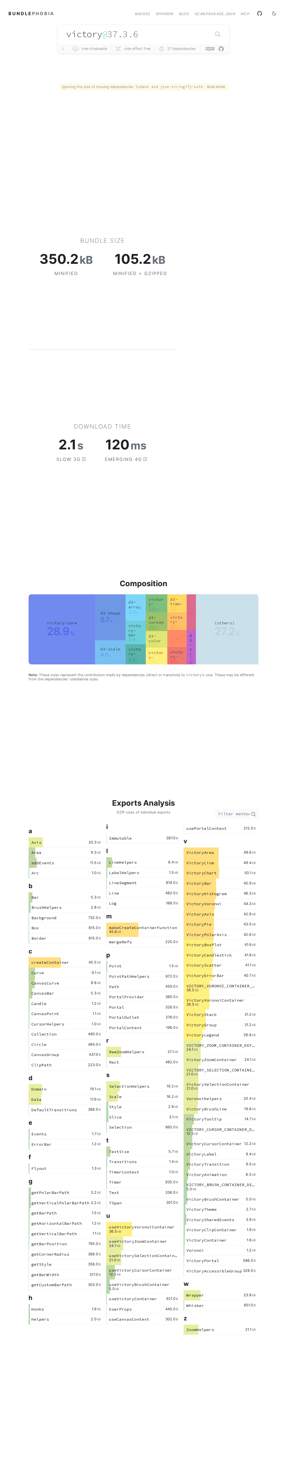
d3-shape (110, 613)
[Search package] (217, 34)
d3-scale (110, 649)
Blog (184, 14)
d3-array (134, 604)
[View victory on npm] (211, 49)
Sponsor (164, 14)
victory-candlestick (156, 606)
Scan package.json (215, 14)
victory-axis (134, 654)
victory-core (62, 622)
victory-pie (176, 657)
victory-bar (134, 630)
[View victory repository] (221, 48)
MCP (245, 14)
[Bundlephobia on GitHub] (259, 13)
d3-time (190, 649)
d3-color (155, 638)
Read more (216, 87)
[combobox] (143, 34)
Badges (142, 14)
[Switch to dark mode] (274, 13)
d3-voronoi (156, 622)
